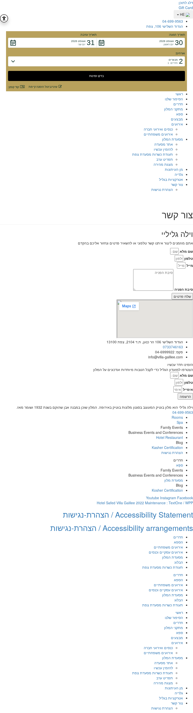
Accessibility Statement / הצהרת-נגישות (128, 514)
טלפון (188, 258)
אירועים (177, 124)
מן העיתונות (174, 169)
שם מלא (186, 251)
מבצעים (177, 118)
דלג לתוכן (186, 2)
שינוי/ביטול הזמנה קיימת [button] (43, 86)
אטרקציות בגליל (171, 179)
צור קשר (177, 184)
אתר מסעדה (163, 144)
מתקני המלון (173, 108)
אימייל (188, 389)
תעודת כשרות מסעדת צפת (152, 154)
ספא (179, 113)
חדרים (178, 103)
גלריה (179, 174)
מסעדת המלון (172, 139)
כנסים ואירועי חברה (158, 129)
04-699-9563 (182, 412)
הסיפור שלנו (174, 98)
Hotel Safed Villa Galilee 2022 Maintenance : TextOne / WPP (145, 502)
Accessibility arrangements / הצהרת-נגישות (121, 527)
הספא (178, 541)
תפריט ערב (164, 159)
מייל (189, 265)
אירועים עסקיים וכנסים (166, 552)
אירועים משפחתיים (158, 134)
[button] (140, 43)
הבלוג (178, 562)
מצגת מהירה (163, 164)
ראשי (179, 93)
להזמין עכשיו (163, 149)
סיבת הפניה (183, 289)
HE (182, 14)
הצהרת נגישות (162, 189)
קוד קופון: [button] (13, 87)
